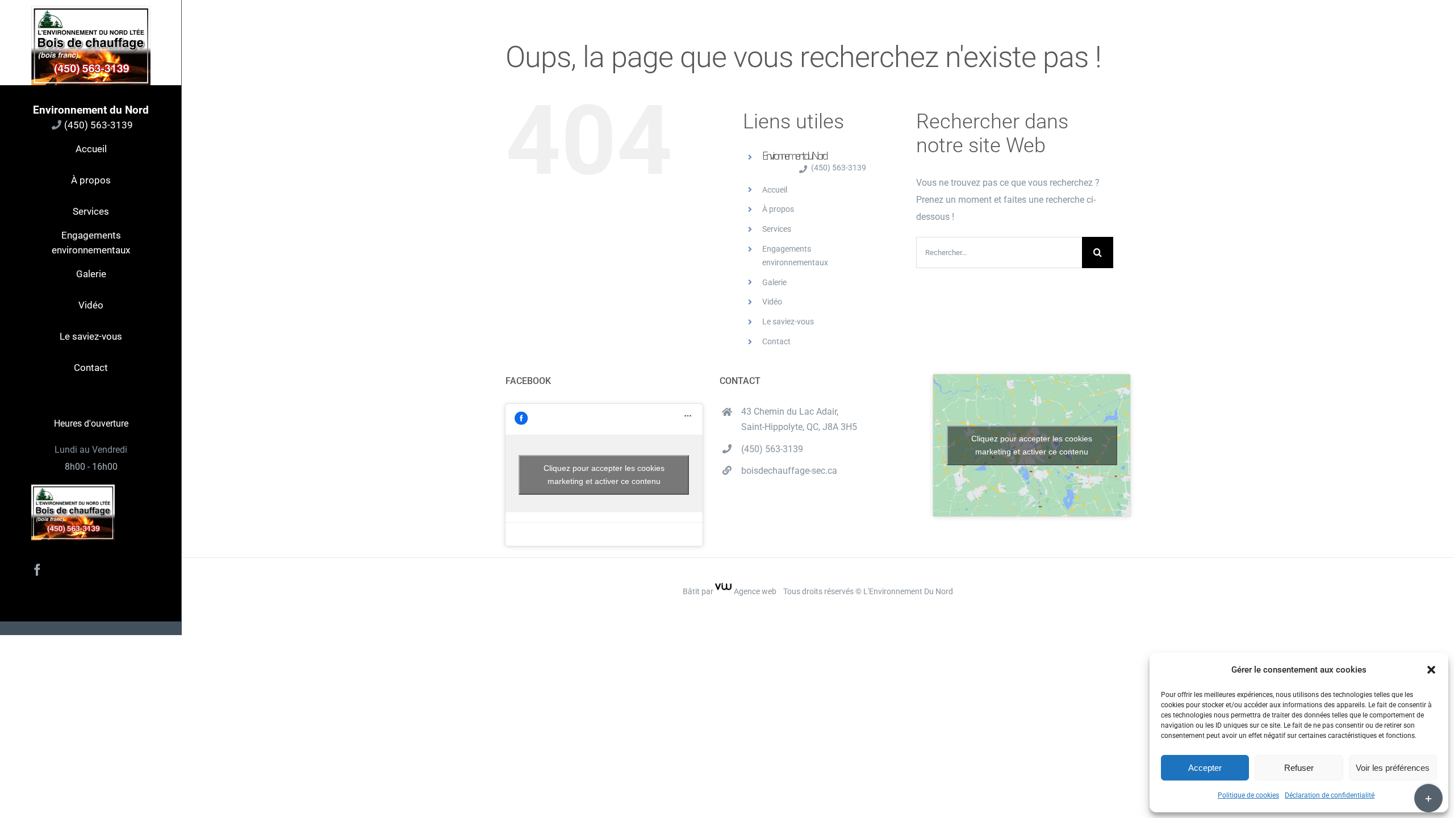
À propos (778, 209)
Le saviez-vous (788, 321)
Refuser (1299, 768)
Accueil (774, 189)
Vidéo (772, 301)
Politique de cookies (1248, 795)
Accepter (1205, 768)
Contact (776, 341)
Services (776, 228)
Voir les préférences (1393, 768)
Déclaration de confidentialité (1329, 795)
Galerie (774, 282)
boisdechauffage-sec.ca (789, 470)
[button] (1431, 669)
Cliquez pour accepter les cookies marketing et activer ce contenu (604, 475)
